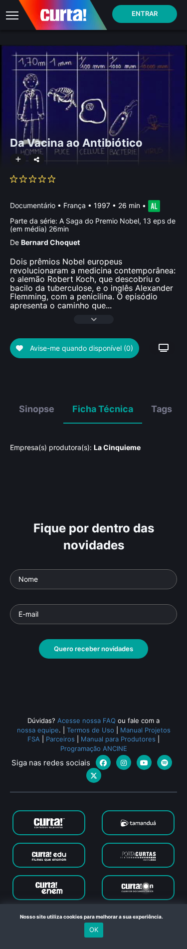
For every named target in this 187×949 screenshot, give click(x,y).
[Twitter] (93, 775)
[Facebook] (103, 762)
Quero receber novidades (93, 649)
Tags (161, 409)
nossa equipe (38, 730)
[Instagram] (123, 762)
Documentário (32, 205)
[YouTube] (144, 762)
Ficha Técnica (102, 409)
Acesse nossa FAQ (86, 720)
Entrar (145, 13)
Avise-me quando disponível (80, 348)
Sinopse (36, 409)
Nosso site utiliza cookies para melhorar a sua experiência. (93, 917)
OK (93, 930)
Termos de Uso (90, 730)
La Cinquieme (117, 447)
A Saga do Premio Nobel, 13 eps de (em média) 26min (93, 225)
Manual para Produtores (118, 739)
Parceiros (60, 739)
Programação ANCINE (93, 748)
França (74, 205)
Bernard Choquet (50, 242)
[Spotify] (164, 762)
